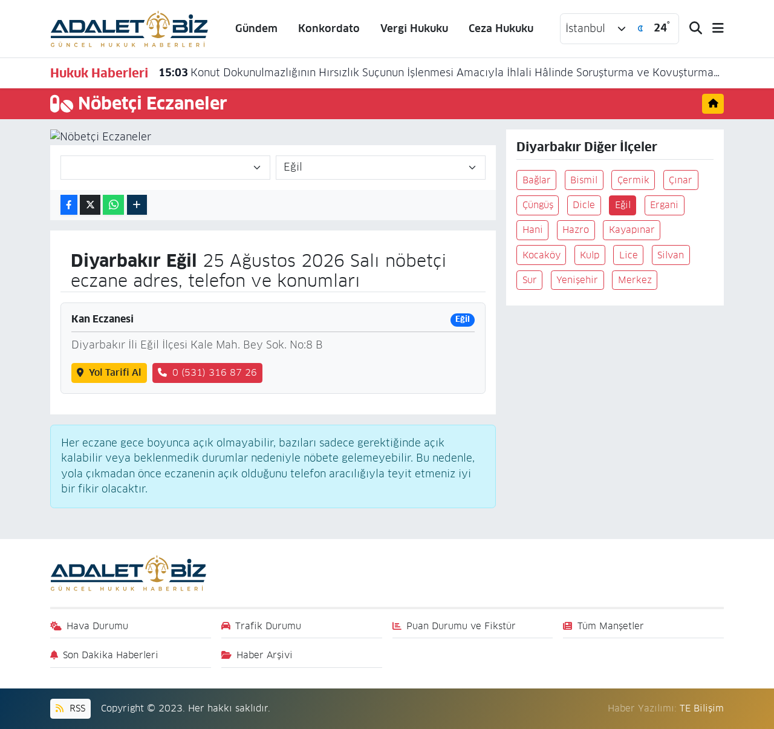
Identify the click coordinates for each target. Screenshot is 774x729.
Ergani (664, 205)
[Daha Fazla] (137, 205)
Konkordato (329, 28)
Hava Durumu (97, 626)
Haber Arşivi (264, 655)
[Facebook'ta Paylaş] (68, 205)
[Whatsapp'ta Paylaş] (113, 205)
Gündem (256, 28)
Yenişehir (577, 280)
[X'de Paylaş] (90, 205)
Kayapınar (632, 229)
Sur (529, 280)
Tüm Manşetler (610, 626)
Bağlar (536, 180)
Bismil (583, 180)
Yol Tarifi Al (115, 372)
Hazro (575, 229)
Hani (532, 229)
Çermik (633, 180)
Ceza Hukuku (501, 28)
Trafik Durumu (268, 626)
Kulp (589, 255)
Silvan (670, 255)
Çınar (680, 180)
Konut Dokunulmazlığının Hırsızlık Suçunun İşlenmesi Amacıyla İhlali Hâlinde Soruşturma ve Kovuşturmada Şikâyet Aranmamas (441, 72)
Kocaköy (541, 255)
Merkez (635, 280)
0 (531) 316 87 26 (214, 372)
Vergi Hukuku (414, 28)
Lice (628, 255)
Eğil (623, 205)
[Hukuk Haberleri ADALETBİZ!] (129, 27)
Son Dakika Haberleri (110, 655)
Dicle (584, 205)
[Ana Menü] (713, 29)
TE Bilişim (702, 708)
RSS (76, 708)
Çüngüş (537, 205)
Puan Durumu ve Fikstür (461, 626)
